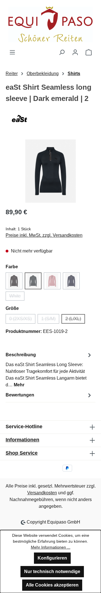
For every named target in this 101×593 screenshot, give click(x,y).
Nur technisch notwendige (52, 571)
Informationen (22, 440)
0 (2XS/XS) (22, 320)
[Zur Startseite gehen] (50, 24)
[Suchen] (61, 52)
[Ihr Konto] (75, 52)
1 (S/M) (50, 320)
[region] (50, 171)
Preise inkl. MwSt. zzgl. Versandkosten (44, 235)
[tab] (49, 370)
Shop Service (22, 453)
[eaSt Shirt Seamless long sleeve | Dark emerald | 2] (50, 171)
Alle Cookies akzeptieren (52, 585)
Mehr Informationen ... (50, 547)
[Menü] (12, 52)
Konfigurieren (52, 558)
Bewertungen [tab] (20, 395)
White (16, 297)
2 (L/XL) (75, 320)
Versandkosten (42, 492)
